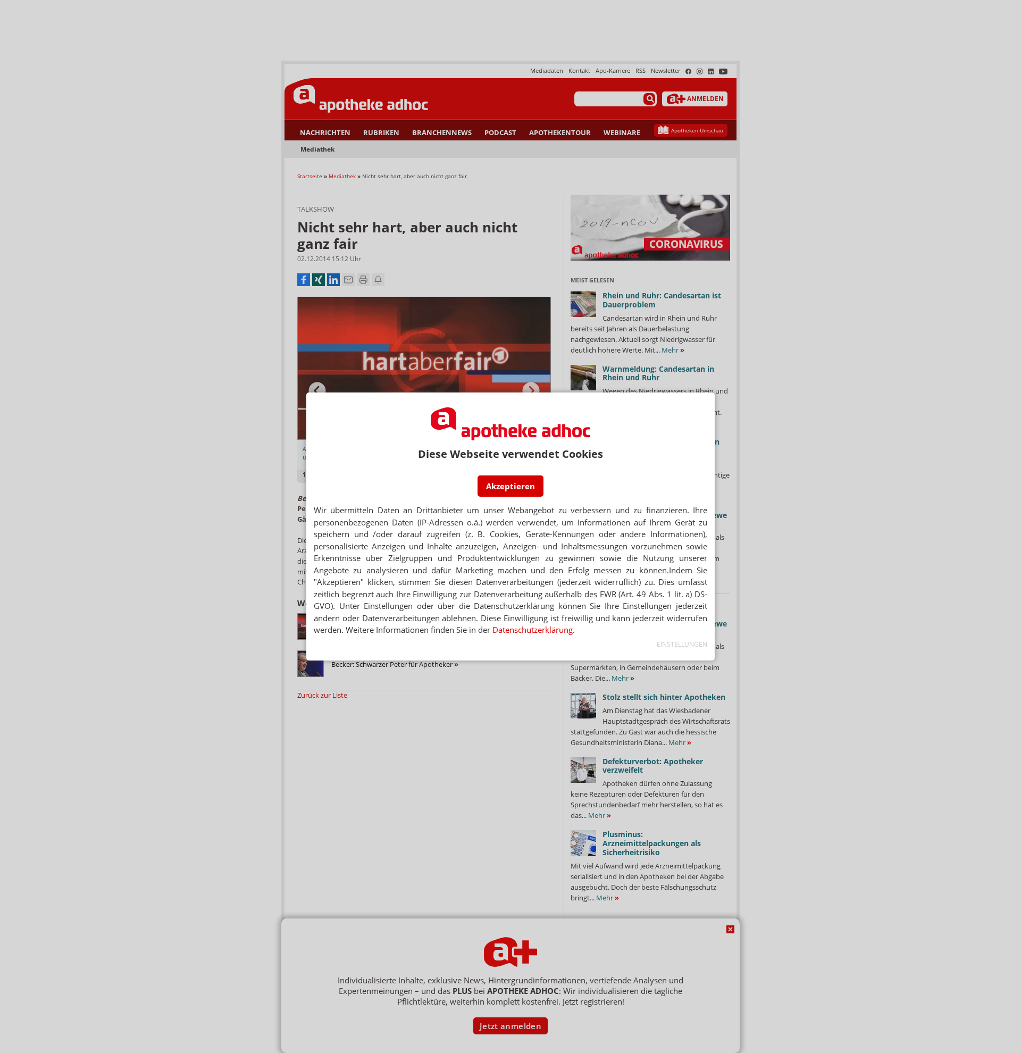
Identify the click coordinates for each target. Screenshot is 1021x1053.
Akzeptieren (510, 486)
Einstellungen (682, 644)
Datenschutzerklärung (532, 629)
